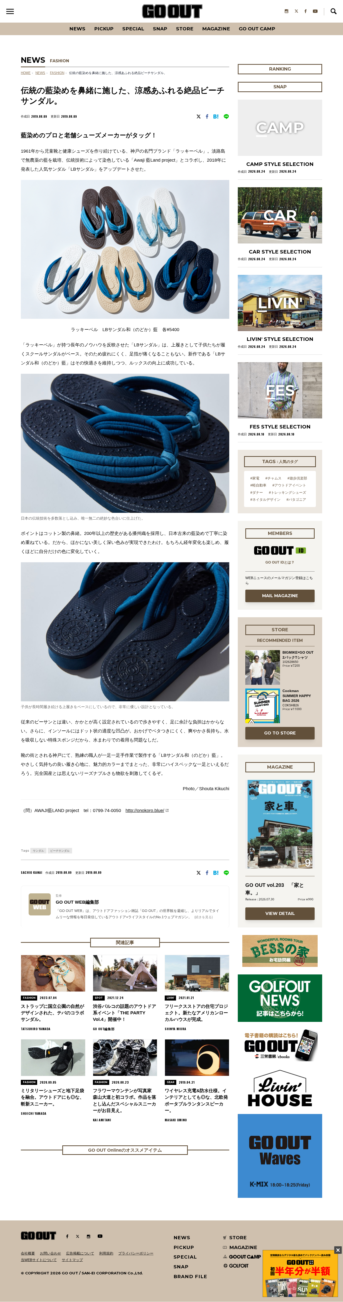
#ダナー (256, 492)
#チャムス (273, 478)
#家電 (254, 478)
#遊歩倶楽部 (297, 478)
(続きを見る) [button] (203, 917)
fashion (57, 73)
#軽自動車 (258, 485)
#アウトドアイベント (289, 485)
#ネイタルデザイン (265, 500)
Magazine (216, 29)
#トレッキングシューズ (287, 492)
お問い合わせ (50, 1253)
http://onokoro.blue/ (145, 810)
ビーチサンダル (60, 850)
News (77, 29)
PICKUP (103, 29)
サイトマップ (72, 1260)
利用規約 (106, 1253)
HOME (26, 73)
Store (184, 29)
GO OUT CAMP (257, 29)
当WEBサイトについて (39, 1260)
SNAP (160, 29)
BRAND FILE (190, 1276)
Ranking (279, 22)
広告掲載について (80, 1253)
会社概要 (28, 1253)
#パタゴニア (296, 500)
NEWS (40, 73)
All (58, 22)
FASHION (59, 60)
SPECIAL (133, 29)
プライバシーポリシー (135, 1253)
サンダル (38, 850)
